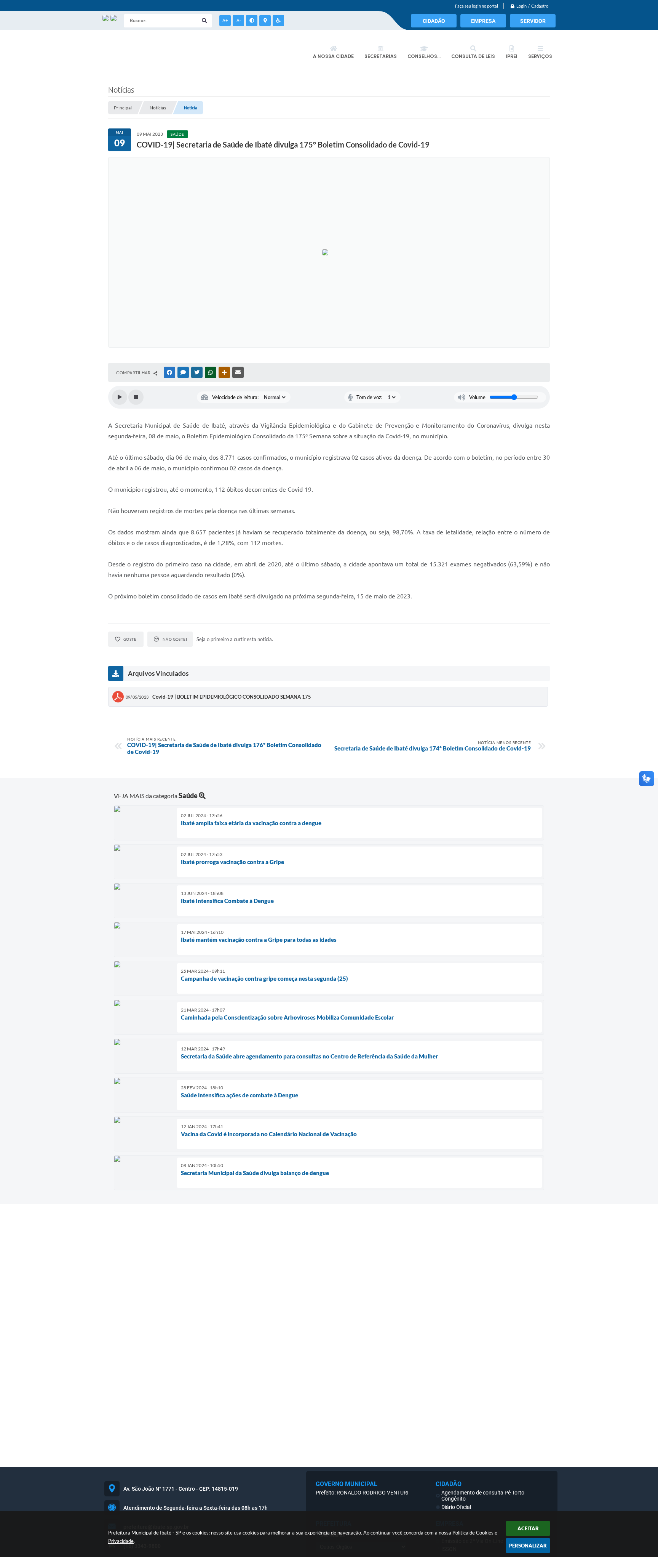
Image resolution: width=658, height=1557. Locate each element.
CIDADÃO (434, 21)
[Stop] (136, 397)
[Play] (119, 397)
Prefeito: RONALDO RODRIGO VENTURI (362, 1493)
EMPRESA (483, 21)
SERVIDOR (533, 21)
